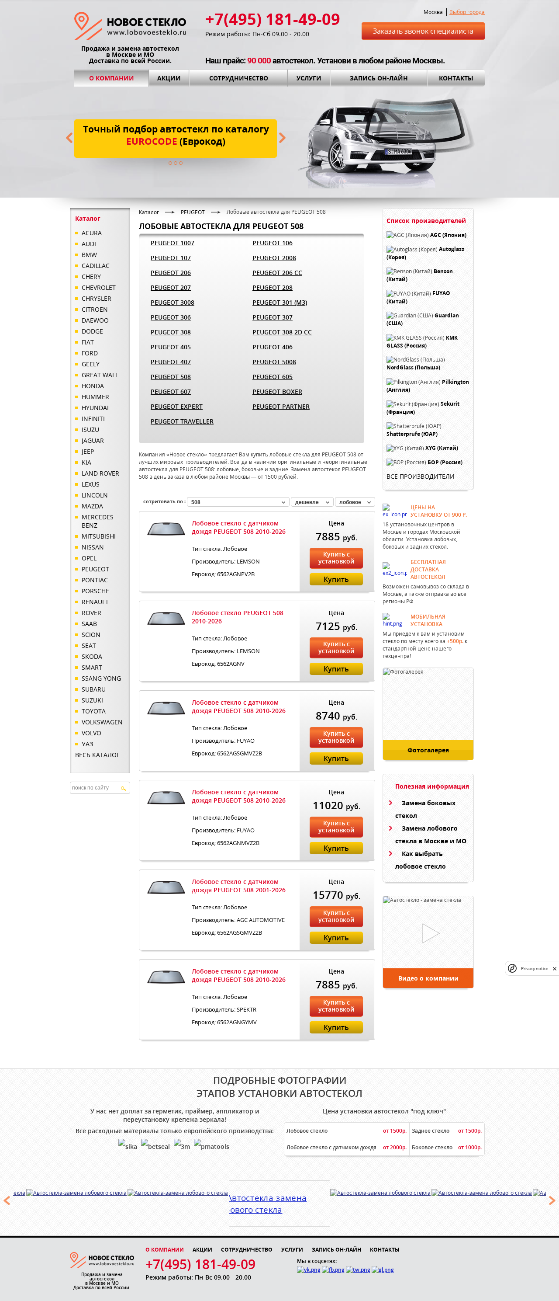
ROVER (91, 613)
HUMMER (95, 397)
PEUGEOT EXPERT (177, 406)
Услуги (309, 78)
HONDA (93, 386)
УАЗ (87, 744)
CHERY (91, 276)
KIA (86, 462)
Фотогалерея (428, 750)
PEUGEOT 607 (171, 391)
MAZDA (92, 506)
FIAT (88, 342)
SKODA (92, 656)
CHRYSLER (96, 298)
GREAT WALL (100, 375)
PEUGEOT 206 (171, 272)
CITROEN (95, 309)
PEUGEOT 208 (272, 287)
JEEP (88, 451)
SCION (91, 634)
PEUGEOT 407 (171, 362)
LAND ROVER (100, 473)
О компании (111, 78)
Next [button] (552, 1200)
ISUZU (90, 429)
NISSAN (93, 547)
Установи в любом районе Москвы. (381, 61)
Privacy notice (534, 968)
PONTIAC (95, 580)
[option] (77, 1193)
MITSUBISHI (99, 536)
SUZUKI (92, 700)
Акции (169, 78)
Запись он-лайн (379, 78)
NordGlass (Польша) (413, 368)
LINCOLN (95, 495)
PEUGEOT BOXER (277, 391)
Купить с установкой (336, 557)
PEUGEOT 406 (272, 347)
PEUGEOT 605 (272, 376)
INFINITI (93, 418)
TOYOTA (94, 711)
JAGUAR (93, 440)
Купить (336, 579)
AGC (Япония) (448, 235)
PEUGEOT (95, 569)
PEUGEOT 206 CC (277, 272)
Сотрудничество (238, 78)
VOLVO (91, 733)
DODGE (92, 331)
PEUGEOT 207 (171, 287)
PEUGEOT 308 (171, 332)
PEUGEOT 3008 (172, 302)
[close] (554, 968)
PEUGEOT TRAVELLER (182, 421)
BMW (89, 254)
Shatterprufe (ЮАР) (412, 434)
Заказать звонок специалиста (423, 31)
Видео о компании (428, 978)
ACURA (92, 233)
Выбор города (467, 12)
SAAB (89, 623)
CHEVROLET (99, 287)
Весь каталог (97, 755)
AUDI (89, 244)
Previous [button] (6, 1200)
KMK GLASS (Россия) (422, 341)
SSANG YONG (101, 678)
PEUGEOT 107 (171, 258)
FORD (90, 353)
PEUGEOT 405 (171, 347)
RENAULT (95, 602)
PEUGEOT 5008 (274, 362)
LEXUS (91, 484)
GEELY (91, 364)
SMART (92, 667)
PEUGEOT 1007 (172, 243)
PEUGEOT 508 (171, 376)
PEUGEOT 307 (272, 317)
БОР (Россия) (445, 462)
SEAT (89, 645)
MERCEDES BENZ (98, 521)
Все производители (420, 476)
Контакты (456, 78)
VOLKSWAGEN (102, 722)
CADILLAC (96, 265)
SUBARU (94, 689)
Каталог (149, 212)
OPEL (89, 558)
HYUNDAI (95, 408)
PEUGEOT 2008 (274, 258)
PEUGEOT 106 (272, 243)
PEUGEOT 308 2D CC (282, 332)
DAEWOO (95, 320)
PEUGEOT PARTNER (281, 406)
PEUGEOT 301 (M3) (279, 302)
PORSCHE (95, 591)
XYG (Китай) (441, 448)
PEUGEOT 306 (171, 317)
